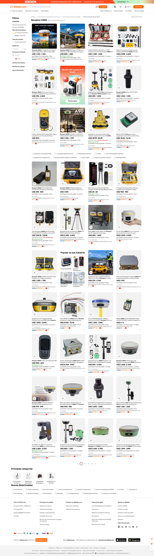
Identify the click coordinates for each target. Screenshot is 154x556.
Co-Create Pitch (18, 509)
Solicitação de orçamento (73, 509)
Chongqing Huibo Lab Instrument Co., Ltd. (43, 142)
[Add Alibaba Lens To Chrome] (41, 540)
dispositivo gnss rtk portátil (91, 493)
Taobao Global (84, 548)
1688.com (58, 548)
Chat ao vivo (95, 509)
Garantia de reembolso (46, 509)
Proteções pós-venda (46, 516)
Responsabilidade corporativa (22, 512)
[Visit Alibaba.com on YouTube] (133, 527)
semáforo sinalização (32, 489)
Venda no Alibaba (122, 506)
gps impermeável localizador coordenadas (65, 157)
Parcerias (120, 519)
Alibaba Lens (23, 540)
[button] (97, 7)
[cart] (120, 7)
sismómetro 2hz (18, 489)
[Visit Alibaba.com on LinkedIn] (122, 527)
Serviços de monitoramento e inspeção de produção (50, 520)
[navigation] (20, 240)
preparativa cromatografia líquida (42, 153)
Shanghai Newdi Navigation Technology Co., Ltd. (72, 239)
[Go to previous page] (77, 463)
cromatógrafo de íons (73, 493)
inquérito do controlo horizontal (103, 157)
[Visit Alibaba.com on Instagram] (130, 527)
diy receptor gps (18, 493)
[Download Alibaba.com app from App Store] (121, 540)
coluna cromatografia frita (65, 489)
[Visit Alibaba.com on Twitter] (126, 527)
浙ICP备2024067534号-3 (122, 553)
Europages (103, 548)
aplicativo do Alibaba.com (106, 540)
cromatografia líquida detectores (64, 153)
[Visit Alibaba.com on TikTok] (137, 527)
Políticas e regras (44, 524)
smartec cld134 (85, 157)
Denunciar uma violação (98, 524)
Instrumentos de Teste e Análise (71, 17)
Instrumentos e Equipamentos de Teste (49, 17)
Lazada (77, 548)
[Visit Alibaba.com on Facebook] (119, 527)
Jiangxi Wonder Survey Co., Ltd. (125, 198)
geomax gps (60, 493)
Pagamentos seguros (46, 506)
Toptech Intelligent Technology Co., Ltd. (71, 59)
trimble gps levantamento (84, 153)
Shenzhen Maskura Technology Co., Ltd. (43, 198)
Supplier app (71, 540)
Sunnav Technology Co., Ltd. (124, 239)
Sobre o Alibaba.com (20, 502)
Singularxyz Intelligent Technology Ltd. (98, 102)
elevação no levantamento (84, 489)
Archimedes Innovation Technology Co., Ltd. (44, 102)
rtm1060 (98, 153)
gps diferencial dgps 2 (33, 493)
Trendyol (96, 548)
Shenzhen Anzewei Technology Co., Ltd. (43, 244)
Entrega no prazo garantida (47, 512)
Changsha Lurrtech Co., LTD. (68, 326)
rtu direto (121, 489)
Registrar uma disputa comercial (101, 512)
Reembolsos (95, 516)
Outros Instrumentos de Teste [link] (91, 17)
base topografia (48, 493)
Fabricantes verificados (72, 506)
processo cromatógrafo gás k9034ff (105, 489)
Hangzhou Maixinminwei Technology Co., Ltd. (128, 286)
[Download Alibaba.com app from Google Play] (134, 540)
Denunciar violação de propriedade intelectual (101, 520)
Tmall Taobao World (68, 548)
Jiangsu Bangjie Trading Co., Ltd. (97, 60)
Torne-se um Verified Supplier (126, 516)
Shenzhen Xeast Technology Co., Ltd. (98, 199)
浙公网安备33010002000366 (106, 553)
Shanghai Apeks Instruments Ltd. (69, 198)
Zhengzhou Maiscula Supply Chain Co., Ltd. (100, 241)
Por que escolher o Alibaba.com (22, 506)
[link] (151, 539)
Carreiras (16, 516)
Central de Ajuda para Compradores (102, 506)
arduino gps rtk (133, 489)
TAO (91, 548)
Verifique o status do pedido (125, 512)
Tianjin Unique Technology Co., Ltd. (126, 100)
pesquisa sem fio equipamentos (42, 157)
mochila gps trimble (121, 157)
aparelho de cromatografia (109, 493)
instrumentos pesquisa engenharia (114, 153)
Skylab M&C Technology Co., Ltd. (125, 145)
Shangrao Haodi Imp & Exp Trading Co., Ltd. (43, 57)
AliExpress (51, 548)
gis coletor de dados (48, 489)
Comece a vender (123, 509)
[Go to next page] (95, 463)
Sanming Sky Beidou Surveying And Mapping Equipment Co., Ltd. (100, 147)
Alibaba (33, 17)
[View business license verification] (93, 553)
